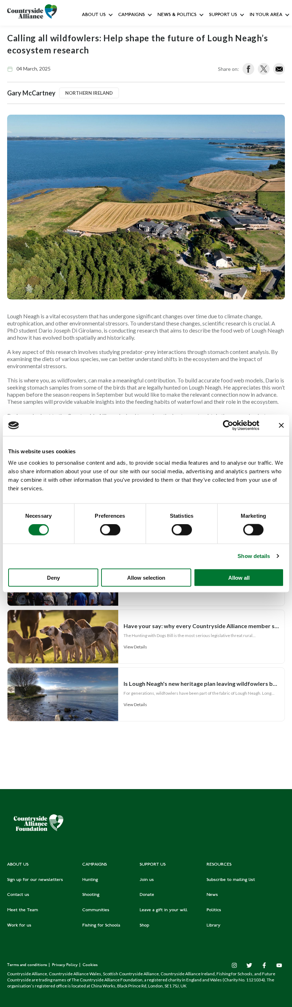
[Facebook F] (264, 965)
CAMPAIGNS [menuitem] (94, 864)
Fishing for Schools (139, 142)
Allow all (239, 577)
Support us (223, 15)
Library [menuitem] (213, 925)
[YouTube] (279, 965)
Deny (53, 577)
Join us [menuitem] (147, 880)
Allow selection (146, 577)
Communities (132, 110)
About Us (94, 15)
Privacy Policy (65, 965)
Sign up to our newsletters (112, 30)
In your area (266, 15)
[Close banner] (281, 425)
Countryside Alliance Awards (148, 158)
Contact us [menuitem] (18, 895)
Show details (254, 556)
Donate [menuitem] (147, 895)
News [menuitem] (212, 895)
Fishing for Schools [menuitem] (101, 925)
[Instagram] (234, 965)
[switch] (110, 530)
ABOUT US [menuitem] (17, 864)
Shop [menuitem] (144, 925)
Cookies (90, 965)
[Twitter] (249, 965)
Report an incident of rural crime (170, 126)
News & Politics (177, 15)
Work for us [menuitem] (19, 925)
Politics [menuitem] (214, 910)
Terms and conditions (27, 965)
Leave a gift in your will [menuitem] (163, 910)
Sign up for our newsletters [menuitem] (35, 880)
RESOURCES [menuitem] (219, 864)
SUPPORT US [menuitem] (153, 864)
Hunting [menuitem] (90, 880)
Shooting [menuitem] (90, 895)
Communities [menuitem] (95, 910)
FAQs (89, 46)
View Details (135, 646)
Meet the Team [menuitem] (22, 910)
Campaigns (131, 15)
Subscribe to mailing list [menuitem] (231, 880)
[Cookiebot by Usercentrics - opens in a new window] (228, 425)
